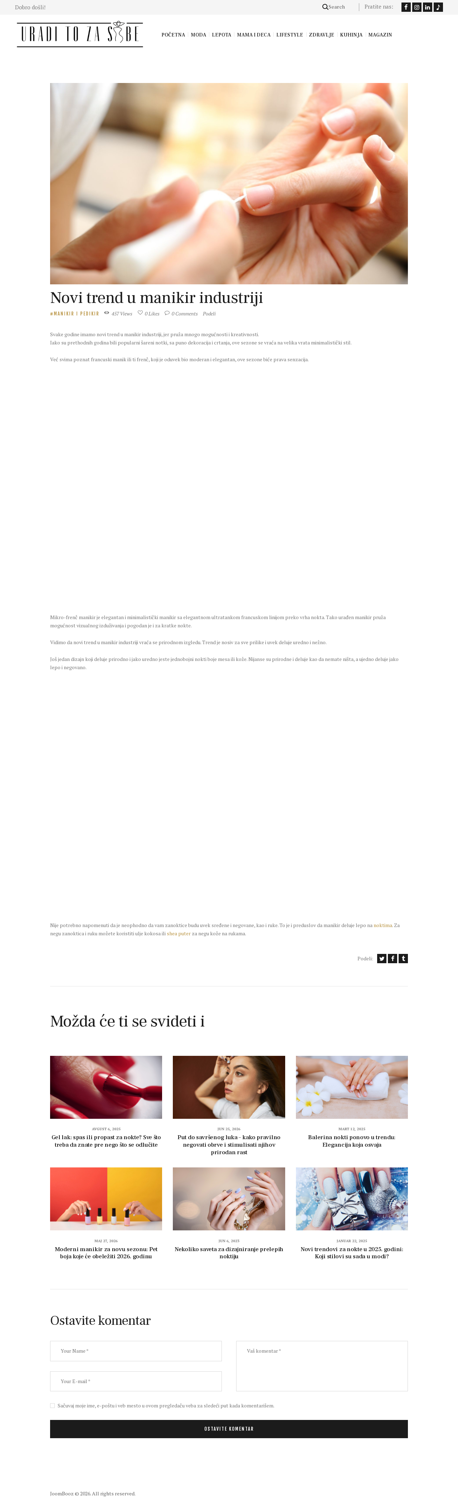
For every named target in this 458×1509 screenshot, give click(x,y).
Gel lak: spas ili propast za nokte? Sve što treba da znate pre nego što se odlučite (106, 1141)
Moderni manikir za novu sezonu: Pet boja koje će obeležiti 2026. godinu (106, 1253)
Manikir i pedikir (76, 314)
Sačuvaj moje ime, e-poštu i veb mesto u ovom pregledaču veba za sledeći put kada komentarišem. (166, 1405)
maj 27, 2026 (106, 1241)
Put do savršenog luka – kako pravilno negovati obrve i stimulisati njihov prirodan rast (229, 1145)
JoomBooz (62, 1493)
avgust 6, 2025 (106, 1129)
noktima (383, 925)
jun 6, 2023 (229, 1241)
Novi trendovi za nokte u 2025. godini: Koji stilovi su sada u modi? (352, 1253)
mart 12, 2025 (351, 1129)
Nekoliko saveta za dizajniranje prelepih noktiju (229, 1253)
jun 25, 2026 (229, 1129)
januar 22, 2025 (352, 1241)
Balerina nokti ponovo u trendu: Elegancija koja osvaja (351, 1141)
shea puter (179, 933)
